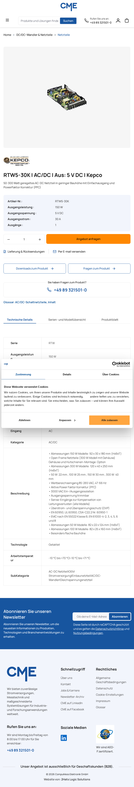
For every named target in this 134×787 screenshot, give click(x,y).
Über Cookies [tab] (110, 374)
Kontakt (66, 684)
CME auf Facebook (72, 709)
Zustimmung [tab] (23, 374)
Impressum (103, 701)
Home (7, 35)
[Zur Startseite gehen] (68, 7)
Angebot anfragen (88, 239)
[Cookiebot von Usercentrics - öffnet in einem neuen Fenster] (114, 364)
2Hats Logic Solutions (75, 779)
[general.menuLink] (7, 20)
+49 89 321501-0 (100, 22)
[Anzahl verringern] (9, 239)
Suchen (68, 21)
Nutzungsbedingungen (88, 633)
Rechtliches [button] (106, 669)
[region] (67, 97)
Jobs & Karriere (70, 690)
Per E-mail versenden (71, 251)
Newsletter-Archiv (72, 697)
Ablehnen (24, 419)
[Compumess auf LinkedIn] (64, 738)
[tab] (19, 319)
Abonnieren (120, 616)
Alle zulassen (109, 419)
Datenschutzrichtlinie (109, 629)
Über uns (66, 678)
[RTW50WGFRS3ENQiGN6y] (67, 97)
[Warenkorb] (127, 21)
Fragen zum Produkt (96, 268)
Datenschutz (104, 688)
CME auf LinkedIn (72, 703)
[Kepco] (16, 161)
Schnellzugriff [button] (73, 669)
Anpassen (65, 419)
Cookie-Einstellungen (110, 695)
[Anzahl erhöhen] (40, 239)
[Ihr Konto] (118, 21)
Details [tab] (67, 374)
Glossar (101, 707)
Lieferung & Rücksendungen (26, 251)
